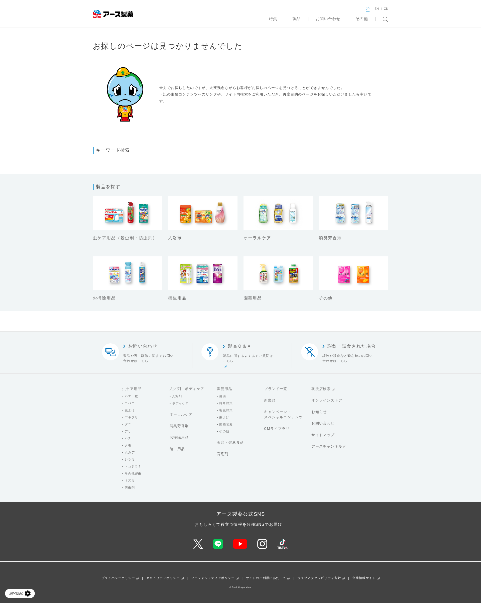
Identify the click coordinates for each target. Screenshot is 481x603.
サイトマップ (322, 435)
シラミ (130, 459)
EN (377, 9)
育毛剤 (222, 454)
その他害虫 (133, 473)
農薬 (222, 396)
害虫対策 (226, 410)
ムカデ (130, 452)
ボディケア (180, 403)
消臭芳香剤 (179, 426)
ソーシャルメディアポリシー (213, 578)
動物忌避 (226, 424)
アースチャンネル (326, 446)
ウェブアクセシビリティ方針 (319, 578)
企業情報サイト (364, 578)
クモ (128, 445)
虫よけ (130, 410)
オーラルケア (181, 414)
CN (386, 9)
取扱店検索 (321, 389)
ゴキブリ (131, 417)
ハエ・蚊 (131, 396)
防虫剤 (130, 487)
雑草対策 (226, 403)
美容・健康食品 (230, 442)
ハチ (128, 438)
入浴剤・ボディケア (187, 389)
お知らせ (319, 412)
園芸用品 (224, 389)
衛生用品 (177, 449)
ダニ (128, 424)
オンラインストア (326, 400)
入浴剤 (177, 396)
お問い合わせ (322, 423)
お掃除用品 (179, 437)
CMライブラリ (277, 429)
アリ (128, 431)
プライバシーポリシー (118, 578)
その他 (224, 431)
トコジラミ (133, 466)
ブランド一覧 (275, 389)
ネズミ (130, 480)
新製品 (270, 400)
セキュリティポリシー (163, 578)
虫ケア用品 (132, 389)
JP (368, 9)
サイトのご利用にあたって (266, 578)
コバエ (130, 403)
